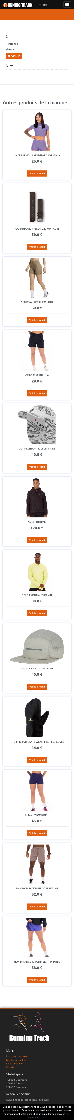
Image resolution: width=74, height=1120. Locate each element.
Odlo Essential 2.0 (37, 375)
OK (45, 1117)
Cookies (10, 1067)
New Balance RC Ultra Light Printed (37, 962)
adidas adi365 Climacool (37, 302)
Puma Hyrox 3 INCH (37, 815)
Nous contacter (15, 1063)
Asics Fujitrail (37, 522)
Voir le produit (37, 173)
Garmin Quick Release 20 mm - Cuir (37, 229)
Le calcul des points (17, 1056)
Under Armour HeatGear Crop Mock (37, 155)
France (40, 5)
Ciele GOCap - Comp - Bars (37, 669)
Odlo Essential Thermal (37, 595)
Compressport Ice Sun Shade (37, 449)
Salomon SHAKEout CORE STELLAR (37, 889)
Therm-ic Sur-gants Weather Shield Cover (37, 742)
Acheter (15, 55)
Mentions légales (16, 1060)
